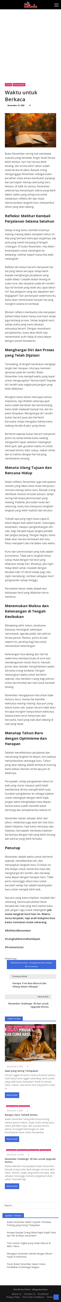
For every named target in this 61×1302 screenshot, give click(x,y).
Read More (12, 1095)
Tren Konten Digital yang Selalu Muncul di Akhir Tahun (29, 1245)
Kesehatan (22, 1151)
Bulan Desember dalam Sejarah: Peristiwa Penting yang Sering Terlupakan (29, 1223)
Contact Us (29, 1293)
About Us (16, 1293)
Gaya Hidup (11, 1151)
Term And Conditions (33, 1297)
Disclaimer (43, 1293)
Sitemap (51, 1297)
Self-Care (40, 1027)
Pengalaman (19, 85)
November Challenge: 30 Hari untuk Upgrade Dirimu (30, 1160)
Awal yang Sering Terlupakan (21, 1070)
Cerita (8, 85)
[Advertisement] (30, 44)
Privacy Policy (13, 1297)
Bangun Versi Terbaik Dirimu (21, 1114)
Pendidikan (18, 1027)
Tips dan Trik (12, 1031)
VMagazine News (39, 1289)
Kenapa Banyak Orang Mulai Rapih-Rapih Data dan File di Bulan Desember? (31, 1234)
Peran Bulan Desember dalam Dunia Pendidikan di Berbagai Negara (26, 1265)
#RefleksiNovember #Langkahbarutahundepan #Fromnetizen (31, 964)
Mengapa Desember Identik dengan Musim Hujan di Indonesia (29, 1255)
